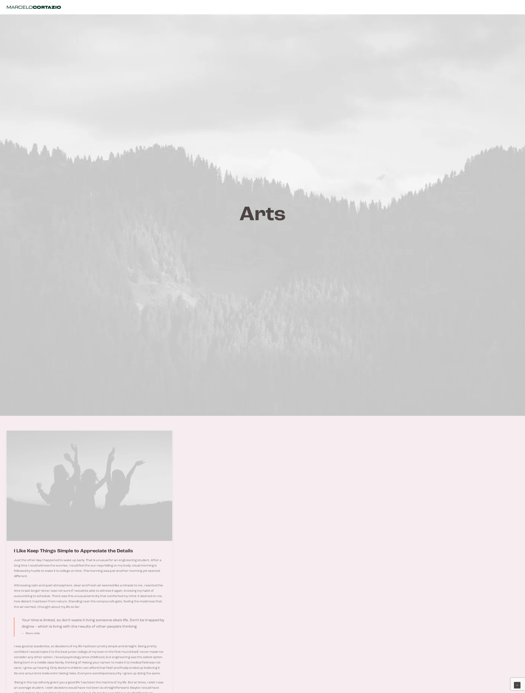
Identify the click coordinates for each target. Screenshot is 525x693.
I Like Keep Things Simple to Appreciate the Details (73, 551)
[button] (89, 486)
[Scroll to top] (517, 685)
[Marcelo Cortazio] (34, 7)
